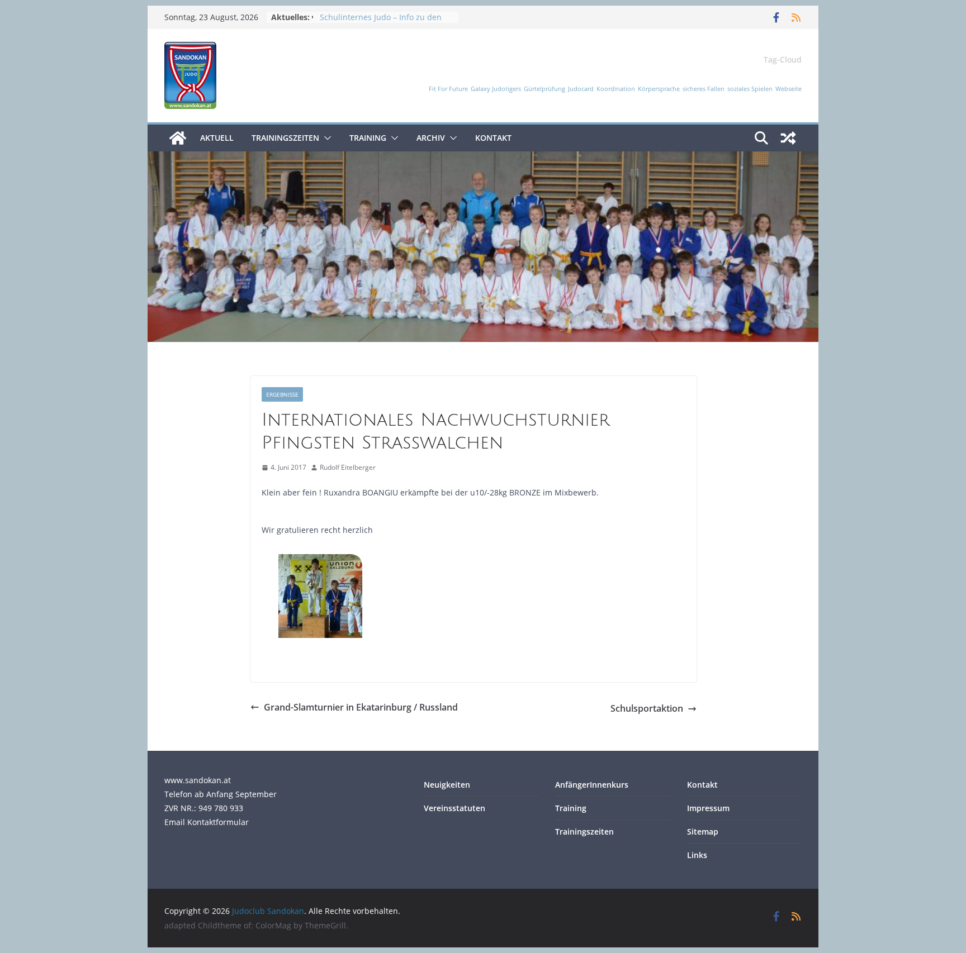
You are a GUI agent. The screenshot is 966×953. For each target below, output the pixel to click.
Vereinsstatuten (454, 808)
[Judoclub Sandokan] (177, 138)
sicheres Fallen (703, 89)
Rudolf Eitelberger (348, 467)
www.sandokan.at (197, 780)
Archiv (430, 137)
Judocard (581, 89)
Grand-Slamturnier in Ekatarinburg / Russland (361, 707)
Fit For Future (448, 89)
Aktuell (217, 137)
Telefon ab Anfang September (220, 794)
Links (697, 855)
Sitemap (702, 831)
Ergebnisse (282, 394)
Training (367, 137)
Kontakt (493, 137)
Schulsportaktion (646, 708)
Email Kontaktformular (206, 822)
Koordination (615, 89)
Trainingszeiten (285, 137)
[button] (325, 138)
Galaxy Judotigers (496, 89)
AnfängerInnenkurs (591, 784)
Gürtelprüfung (544, 89)
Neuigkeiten (447, 784)
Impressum (708, 808)
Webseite (788, 89)
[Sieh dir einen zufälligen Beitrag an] (788, 138)
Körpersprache (659, 89)
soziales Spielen (750, 89)
